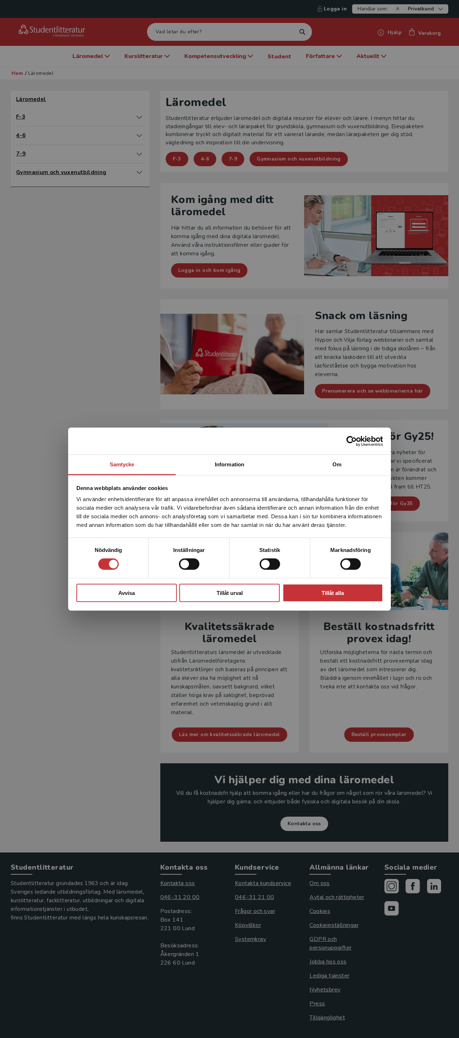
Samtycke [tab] (122, 464)
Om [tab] (336, 464)
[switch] (189, 564)
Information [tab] (229, 464)
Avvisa (126, 593)
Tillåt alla (333, 593)
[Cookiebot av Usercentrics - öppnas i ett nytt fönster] (351, 441)
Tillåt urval (230, 593)
